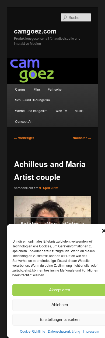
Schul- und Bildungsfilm (32, 100)
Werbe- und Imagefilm (31, 110)
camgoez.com (35, 30)
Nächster (82, 137)
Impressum (91, 331)
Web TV (61, 110)
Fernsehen (56, 89)
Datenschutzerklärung (64, 331)
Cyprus (20, 89)
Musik (79, 110)
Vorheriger (24, 137)
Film (37, 89)
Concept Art (23, 121)
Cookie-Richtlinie (32, 331)
